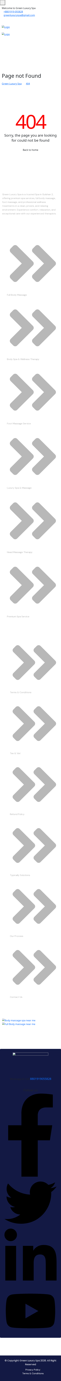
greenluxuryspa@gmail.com (19, 15)
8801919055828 (40, 1079)
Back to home (30, 150)
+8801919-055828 (13, 11)
